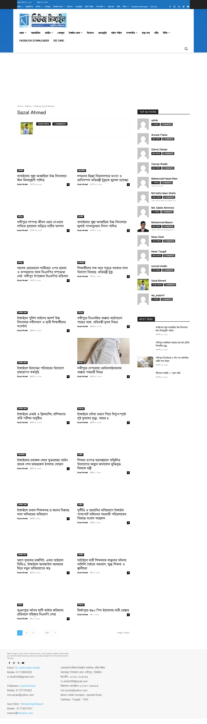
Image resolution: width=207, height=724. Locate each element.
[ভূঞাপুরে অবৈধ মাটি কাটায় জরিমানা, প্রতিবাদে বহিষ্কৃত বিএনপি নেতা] (43, 593)
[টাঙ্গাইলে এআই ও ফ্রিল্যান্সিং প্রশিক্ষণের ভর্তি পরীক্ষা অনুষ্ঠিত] (43, 397)
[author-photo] (28, 128)
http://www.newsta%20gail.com (163, 201)
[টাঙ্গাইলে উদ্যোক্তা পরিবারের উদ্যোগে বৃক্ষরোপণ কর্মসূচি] (43, 351)
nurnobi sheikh (159, 266)
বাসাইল (20, 170)
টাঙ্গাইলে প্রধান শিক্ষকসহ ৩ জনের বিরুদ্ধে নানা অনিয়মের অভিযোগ (43, 512)
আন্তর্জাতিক (81, 170)
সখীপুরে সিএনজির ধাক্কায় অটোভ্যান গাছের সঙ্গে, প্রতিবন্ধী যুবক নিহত (99, 320)
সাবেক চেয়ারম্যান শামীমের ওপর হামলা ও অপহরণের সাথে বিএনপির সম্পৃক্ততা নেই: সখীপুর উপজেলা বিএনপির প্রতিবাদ (42, 272)
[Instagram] (174, 7)
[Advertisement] (103, 78)
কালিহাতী (81, 262)
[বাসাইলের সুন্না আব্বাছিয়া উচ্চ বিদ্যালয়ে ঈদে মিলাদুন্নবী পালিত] (43, 159)
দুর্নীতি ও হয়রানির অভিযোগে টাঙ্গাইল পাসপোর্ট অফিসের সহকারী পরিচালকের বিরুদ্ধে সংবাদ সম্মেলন (101, 514)
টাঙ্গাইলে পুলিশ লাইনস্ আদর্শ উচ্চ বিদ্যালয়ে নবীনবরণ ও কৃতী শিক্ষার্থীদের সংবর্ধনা (41, 322)
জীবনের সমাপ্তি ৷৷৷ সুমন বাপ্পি (168, 373)
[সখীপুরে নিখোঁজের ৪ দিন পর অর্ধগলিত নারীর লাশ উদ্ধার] (145, 361)
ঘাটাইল (80, 555)
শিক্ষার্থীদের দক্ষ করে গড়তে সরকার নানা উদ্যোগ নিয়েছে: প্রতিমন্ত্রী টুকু (102, 270)
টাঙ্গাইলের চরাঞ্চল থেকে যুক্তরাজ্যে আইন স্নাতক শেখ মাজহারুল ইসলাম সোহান (42, 462)
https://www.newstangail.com (162, 230)
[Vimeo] (183, 7)
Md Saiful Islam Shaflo (163, 193)
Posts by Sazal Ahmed (44, 106)
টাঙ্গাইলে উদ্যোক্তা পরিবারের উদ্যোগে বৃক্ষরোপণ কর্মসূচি (40, 370)
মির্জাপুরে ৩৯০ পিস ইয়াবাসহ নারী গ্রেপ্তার (103, 610)
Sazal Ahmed (22, 184)
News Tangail (158, 251)
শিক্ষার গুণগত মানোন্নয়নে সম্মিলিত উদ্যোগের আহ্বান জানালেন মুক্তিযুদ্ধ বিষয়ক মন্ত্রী (99, 464)
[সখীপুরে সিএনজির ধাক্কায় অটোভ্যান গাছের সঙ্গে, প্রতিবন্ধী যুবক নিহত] (103, 301)
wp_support (158, 295)
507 (47, 633)
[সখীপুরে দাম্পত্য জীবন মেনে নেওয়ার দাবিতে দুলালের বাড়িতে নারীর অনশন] (43, 205)
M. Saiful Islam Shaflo (27, 667)
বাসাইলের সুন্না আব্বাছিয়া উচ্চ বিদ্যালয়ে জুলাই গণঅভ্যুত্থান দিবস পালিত (102, 224)
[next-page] (55, 633)
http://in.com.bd (157, 186)
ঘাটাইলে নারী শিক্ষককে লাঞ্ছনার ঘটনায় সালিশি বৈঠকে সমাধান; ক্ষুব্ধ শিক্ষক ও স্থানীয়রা (101, 564)
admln (154, 120)
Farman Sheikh (159, 164)
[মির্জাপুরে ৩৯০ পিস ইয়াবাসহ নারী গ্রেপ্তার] (103, 593)
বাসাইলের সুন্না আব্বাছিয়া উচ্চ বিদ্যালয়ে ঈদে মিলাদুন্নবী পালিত (41, 178)
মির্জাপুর (81, 409)
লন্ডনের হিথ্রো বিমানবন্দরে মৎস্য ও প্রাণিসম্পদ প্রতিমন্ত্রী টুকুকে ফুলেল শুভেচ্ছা (102, 178)
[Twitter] (179, 7)
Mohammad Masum (162, 222)
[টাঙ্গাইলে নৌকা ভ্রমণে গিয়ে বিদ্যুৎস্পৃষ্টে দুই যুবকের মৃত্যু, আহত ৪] (103, 397)
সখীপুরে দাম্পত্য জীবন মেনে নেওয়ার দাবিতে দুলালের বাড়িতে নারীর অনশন (40, 224)
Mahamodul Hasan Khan (164, 178)
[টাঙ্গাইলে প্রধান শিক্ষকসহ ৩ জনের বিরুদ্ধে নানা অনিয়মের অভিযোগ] (43, 493)
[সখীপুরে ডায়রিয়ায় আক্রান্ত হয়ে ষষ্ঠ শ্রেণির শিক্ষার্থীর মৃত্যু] (145, 346)
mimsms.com (25, 713)
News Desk (157, 237)
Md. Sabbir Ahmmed (162, 207)
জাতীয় (80, 455)
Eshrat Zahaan (159, 149)
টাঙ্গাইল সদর (22, 555)
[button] (186, 48)
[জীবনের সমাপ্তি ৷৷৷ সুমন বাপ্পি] (145, 377)
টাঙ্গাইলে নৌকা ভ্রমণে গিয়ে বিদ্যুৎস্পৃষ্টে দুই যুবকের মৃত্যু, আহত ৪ (101, 416)
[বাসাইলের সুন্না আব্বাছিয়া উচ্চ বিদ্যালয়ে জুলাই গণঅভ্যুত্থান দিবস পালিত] (103, 205)
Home (20, 106)
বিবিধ (20, 605)
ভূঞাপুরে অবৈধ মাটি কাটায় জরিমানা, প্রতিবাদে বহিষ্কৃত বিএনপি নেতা (40, 612)
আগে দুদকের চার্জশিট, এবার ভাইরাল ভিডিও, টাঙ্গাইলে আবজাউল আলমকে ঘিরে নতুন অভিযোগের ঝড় (40, 564)
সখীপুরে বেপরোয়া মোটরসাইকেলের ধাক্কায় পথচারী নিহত (99, 370)
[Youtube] (188, 7)
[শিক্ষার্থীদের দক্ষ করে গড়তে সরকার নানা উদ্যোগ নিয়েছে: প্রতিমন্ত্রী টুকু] (103, 251)
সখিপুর (20, 216)
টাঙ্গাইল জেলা (22, 312)
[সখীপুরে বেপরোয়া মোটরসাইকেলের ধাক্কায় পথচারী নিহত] (103, 351)
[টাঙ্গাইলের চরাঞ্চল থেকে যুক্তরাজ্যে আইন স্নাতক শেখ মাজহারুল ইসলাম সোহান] (43, 443)
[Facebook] (170, 7)
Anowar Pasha (159, 134)
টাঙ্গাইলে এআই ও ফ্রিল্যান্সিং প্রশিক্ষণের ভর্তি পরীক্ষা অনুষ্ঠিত (41, 416)
